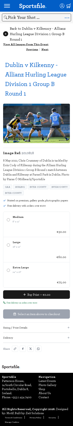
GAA (7, 186)
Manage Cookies (12, 422)
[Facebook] (23, 349)
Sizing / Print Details (15, 327)
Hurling (20, 186)
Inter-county (13, 192)
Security (52, 417)
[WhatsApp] (38, 349)
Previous (32, 49)
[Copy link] (15, 349)
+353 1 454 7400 (21, 397)
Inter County (38, 186)
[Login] (62, 5)
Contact (44, 397)
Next (44, 49)
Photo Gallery (47, 385)
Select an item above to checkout (39, 314)
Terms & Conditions (13, 417)
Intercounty (60, 186)
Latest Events (47, 381)
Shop (42, 389)
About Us (45, 393)
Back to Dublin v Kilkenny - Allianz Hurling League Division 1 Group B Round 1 (38, 34)
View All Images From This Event (25, 44)
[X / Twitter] (30, 349)
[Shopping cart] (68, 5)
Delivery (8, 337)
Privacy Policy (35, 417)
